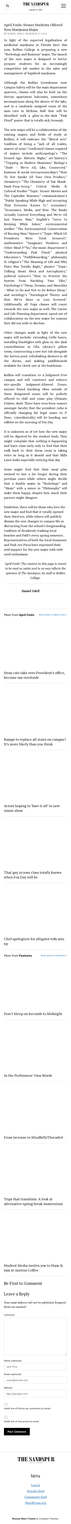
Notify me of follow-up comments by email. (27, 1408)
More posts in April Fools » (53, 614)
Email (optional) (12, 1374)
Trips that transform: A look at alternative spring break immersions (33, 1201)
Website (8, 1387)
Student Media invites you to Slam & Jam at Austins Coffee (33, 1267)
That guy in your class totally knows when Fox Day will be (32, 874)
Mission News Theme (23, 1518)
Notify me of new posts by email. (21, 1421)
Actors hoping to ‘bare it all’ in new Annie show (32, 808)
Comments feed (35, 1497)
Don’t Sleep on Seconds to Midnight (33, 1013)
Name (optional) (13, 1360)
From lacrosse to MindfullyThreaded (33, 1137)
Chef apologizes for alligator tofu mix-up (34, 941)
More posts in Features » (54, 955)
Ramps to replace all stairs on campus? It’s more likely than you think (35, 741)
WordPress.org (35, 1503)
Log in (35, 1485)
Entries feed (35, 1491)
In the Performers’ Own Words (28, 1075)
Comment (9, 1314)
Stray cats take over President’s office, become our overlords (34, 675)
